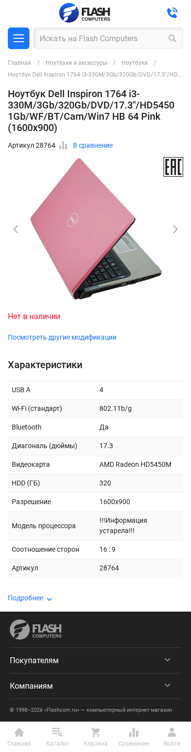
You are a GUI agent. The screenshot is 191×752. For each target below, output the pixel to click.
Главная (19, 62)
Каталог (18, 38)
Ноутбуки (134, 62)
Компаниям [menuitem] (31, 686)
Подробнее (25, 598)
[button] (175, 229)
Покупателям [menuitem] (34, 660)
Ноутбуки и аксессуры (76, 62)
